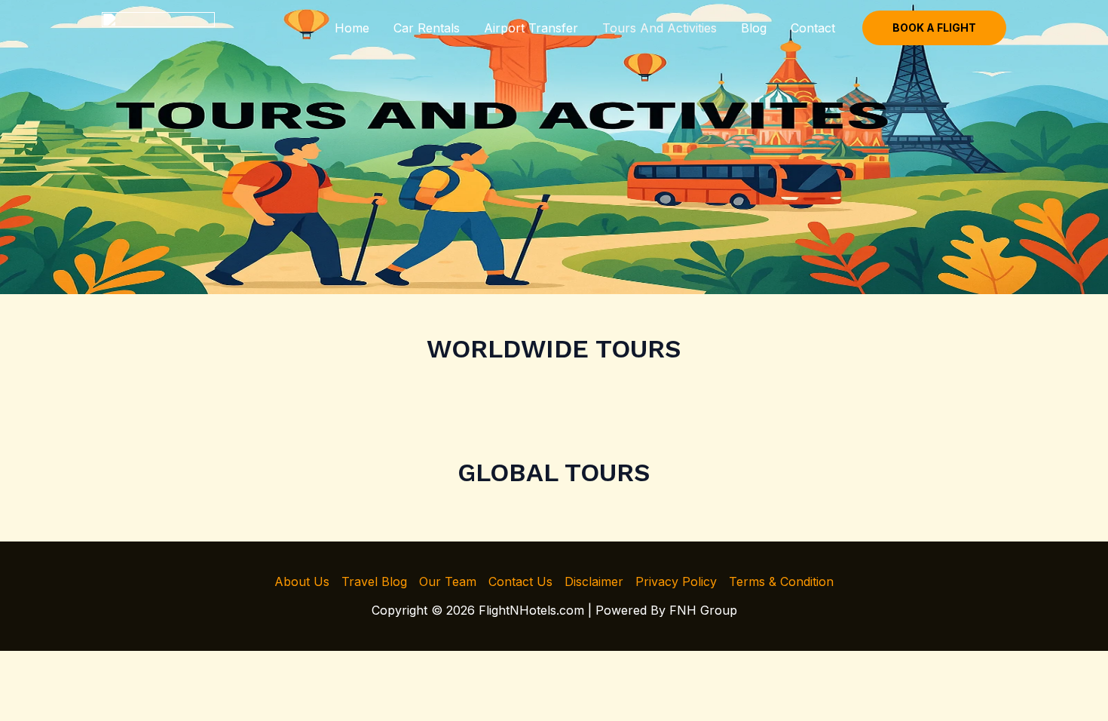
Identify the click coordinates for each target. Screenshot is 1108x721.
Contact (813, 27)
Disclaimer (594, 581)
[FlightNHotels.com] (158, 26)
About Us (301, 581)
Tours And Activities (659, 27)
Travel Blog (374, 581)
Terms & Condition (781, 581)
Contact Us (520, 581)
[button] (934, 28)
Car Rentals (426, 27)
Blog (754, 27)
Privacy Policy (676, 581)
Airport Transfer (531, 27)
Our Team (447, 581)
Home (352, 27)
